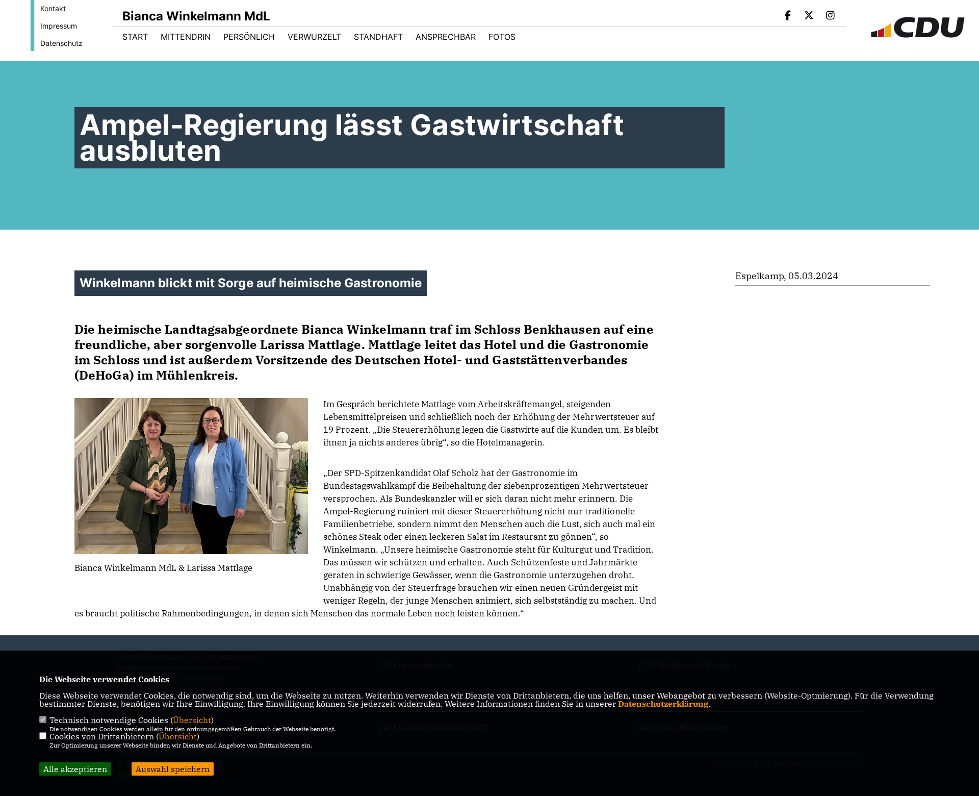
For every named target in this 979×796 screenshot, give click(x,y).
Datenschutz (61, 43)
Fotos (502, 37)
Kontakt (53, 8)
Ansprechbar (446, 37)
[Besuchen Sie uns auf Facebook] (788, 16)
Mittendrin (186, 37)
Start (135, 37)
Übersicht (192, 720)
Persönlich (249, 37)
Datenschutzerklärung (663, 704)
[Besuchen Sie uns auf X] (809, 16)
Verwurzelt (314, 37)
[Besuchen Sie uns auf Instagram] (830, 16)
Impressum (58, 25)
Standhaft (378, 37)
